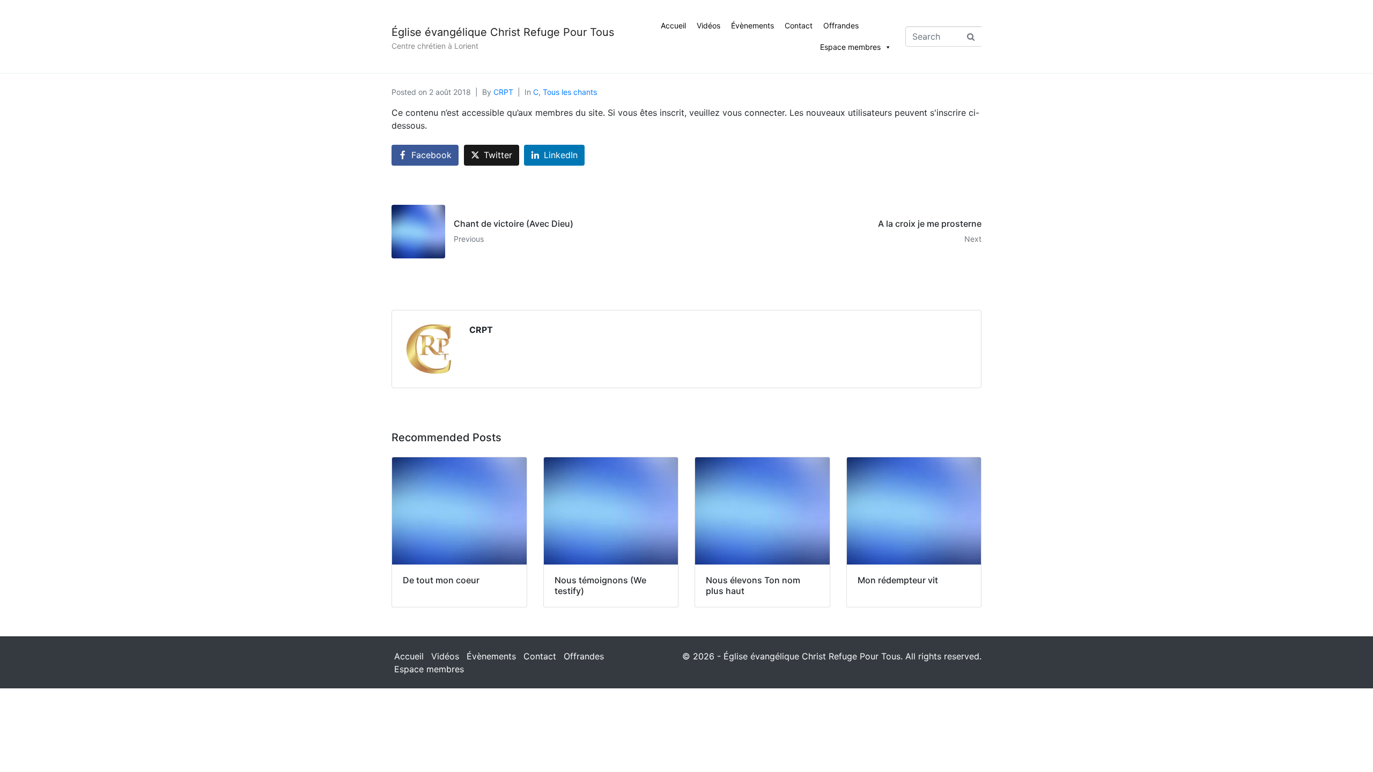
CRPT (503, 91)
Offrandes (841, 25)
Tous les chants (570, 91)
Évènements (752, 25)
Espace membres (850, 46)
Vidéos (708, 25)
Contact (799, 25)
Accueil (673, 25)
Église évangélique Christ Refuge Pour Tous (503, 32)
